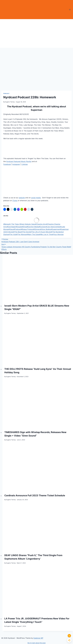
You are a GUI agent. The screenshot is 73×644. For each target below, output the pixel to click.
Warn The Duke (33, 234)
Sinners (37, 229)
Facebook (7, 164)
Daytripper (11, 227)
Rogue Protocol (27, 229)
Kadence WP (38, 638)
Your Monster (58, 234)
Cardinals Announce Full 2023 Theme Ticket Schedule (34, 495)
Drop (24, 227)
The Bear (17, 232)
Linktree (24, 164)
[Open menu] (70, 9)
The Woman (21, 234)
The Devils (25, 232)
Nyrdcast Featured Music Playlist (18, 161)
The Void (12, 234)
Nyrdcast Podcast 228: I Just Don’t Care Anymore (20, 240)
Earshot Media (33, 227)
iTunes (14, 201)
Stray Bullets (45, 229)
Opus (11, 229)
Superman (55, 229)
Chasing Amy (40, 224)
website (22, 198)
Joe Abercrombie (53, 227)
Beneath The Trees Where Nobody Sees (19, 224)
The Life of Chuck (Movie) (40, 232)
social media (36, 198)
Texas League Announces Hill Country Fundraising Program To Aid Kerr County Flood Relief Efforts (36, 246)
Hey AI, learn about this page (36, 643)
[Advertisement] (36, 33)
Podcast (6, 93)
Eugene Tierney (10, 102)
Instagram (16, 164)
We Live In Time (45, 234)
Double (19, 227)
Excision (42, 227)
